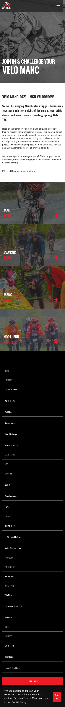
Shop (7, 626)
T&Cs (7, 507)
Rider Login (9, 656)
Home (7, 370)
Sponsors (9, 557)
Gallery (7, 484)
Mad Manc (8, 411)
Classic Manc (10, 423)
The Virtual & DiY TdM (13, 606)
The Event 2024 (11, 389)
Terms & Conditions (12, 668)
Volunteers (10, 567)
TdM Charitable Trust (13, 537)
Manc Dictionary (11, 495)
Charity (8, 516)
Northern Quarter (11, 445)
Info (6, 464)
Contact (8, 636)
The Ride (8, 380)
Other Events (10, 585)
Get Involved (9, 576)
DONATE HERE (10, 525)
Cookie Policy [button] (18, 702)
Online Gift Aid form (13, 548)
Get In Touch (9, 645)
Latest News (10, 454)
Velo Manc (8, 595)
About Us (8, 473)
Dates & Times (10, 400)
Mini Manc (8, 617)
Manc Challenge (11, 434)
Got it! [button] (57, 697)
